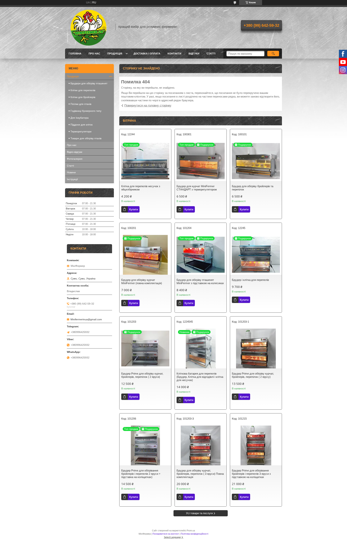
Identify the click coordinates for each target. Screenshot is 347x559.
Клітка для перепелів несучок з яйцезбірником (140, 188)
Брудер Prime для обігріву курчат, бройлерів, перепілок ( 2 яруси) (142, 375)
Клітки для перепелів (82, 90)
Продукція (114, 53)
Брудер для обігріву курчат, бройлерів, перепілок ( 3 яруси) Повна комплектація (200, 474)
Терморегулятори (80, 131)
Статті (211, 53)
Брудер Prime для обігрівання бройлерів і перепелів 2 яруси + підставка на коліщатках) (140, 474)
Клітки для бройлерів (82, 97)
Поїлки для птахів (80, 104)
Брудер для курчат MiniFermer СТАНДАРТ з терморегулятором (197, 188)
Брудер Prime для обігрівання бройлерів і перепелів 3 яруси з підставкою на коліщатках (251, 474)
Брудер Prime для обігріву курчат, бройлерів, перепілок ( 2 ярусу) (253, 375)
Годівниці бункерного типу (85, 110)
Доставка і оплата (147, 53)
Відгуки (194, 53)
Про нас (94, 53)
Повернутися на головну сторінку (147, 105)
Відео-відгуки (74, 151)
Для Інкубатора (79, 117)
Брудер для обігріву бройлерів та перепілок (252, 188)
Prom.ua (191, 530)
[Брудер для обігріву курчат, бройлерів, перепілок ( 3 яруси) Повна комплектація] (201, 445)
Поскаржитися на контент (166, 534)
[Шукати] (273, 53)
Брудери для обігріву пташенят (88, 83)
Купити (133, 209)
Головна (75, 53)
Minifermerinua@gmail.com (86, 319)
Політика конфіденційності (194, 534)
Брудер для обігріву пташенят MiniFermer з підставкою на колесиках (200, 281)
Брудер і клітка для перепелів (250, 279)
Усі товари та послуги (199, 513)
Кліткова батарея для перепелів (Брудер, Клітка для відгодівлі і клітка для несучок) (200, 377)
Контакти (174, 53)
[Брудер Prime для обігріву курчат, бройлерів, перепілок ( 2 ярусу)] (256, 348)
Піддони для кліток (81, 124)
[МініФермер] (88, 27)
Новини (71, 172)
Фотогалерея (74, 158)
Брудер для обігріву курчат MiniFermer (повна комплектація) (141, 281)
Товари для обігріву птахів (85, 138)
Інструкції (72, 179)
